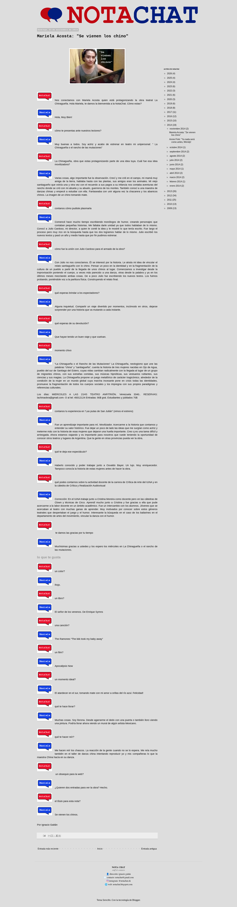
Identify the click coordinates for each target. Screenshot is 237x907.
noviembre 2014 (178, 129)
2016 (170, 116)
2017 (170, 112)
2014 (170, 125)
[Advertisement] (184, 46)
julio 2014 (175, 160)
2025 (170, 78)
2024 (170, 82)
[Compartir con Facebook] (57, 835)
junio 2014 (175, 164)
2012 (170, 195)
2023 (170, 86)
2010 (170, 204)
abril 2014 (175, 173)
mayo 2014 (175, 169)
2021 (170, 95)
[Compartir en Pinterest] (59, 835)
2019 (170, 103)
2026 (170, 73)
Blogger (136, 900)
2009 (170, 208)
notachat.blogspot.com (122, 884)
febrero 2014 (176, 181)
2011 (169, 200)
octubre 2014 (176, 147)
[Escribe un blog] (51, 835)
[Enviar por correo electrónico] (49, 835)
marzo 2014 (176, 177)
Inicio (99, 849)
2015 (170, 120)
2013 (170, 191)
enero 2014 (175, 186)
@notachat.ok (125, 880)
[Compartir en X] (54, 835)
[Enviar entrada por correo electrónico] (44, 835)
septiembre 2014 (178, 151)
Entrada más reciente (48, 849)
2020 (170, 99)
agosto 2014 (176, 156)
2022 (170, 90)
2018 (170, 108)
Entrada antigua (149, 849)
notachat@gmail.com (124, 877)
